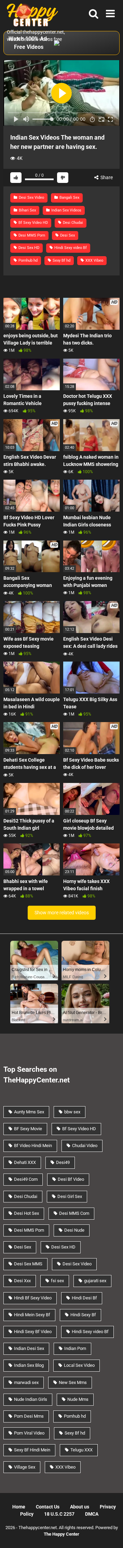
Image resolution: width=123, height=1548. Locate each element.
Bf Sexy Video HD (32, 222)
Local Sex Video (79, 1365)
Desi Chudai (72, 222)
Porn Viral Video (29, 1433)
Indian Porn (75, 1348)
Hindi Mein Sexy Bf (32, 1314)
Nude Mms (77, 1399)
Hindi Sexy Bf (83, 1314)
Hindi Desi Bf (84, 1297)
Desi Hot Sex (26, 1213)
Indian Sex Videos (65, 210)
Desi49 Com (26, 1179)
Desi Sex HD (28, 248)
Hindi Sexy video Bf (70, 248)
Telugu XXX (81, 1449)
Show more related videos (62, 912)
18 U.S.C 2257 (59, 1514)
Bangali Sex (68, 197)
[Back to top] (110, 1534)
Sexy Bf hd (61, 260)
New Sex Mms (73, 1382)
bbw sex (72, 1111)
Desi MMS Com (74, 1213)
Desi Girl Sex (69, 1196)
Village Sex (24, 1467)
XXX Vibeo (93, 260)
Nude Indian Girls (30, 1399)
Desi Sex (67, 235)
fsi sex (57, 1280)
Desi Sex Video (31, 197)
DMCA (91, 1514)
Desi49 (63, 1162)
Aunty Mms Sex (29, 1111)
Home (18, 1506)
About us (79, 1506)
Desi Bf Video (71, 1179)
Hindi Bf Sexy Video (33, 1297)
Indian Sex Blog (29, 1365)
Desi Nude (74, 1230)
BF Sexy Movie (28, 1128)
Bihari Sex (27, 210)
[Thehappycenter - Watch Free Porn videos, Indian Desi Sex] (30, 14)
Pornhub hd (27, 260)
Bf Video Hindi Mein (33, 1145)
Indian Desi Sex (29, 1348)
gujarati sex (95, 1280)
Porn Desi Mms (29, 1416)
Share (106, 177)
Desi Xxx (22, 1280)
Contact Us (47, 1506)
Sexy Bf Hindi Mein (32, 1449)
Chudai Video (84, 1145)
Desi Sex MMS (28, 1263)
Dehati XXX (25, 1162)
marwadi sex (26, 1382)
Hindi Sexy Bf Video (33, 1331)
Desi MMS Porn (31, 235)
